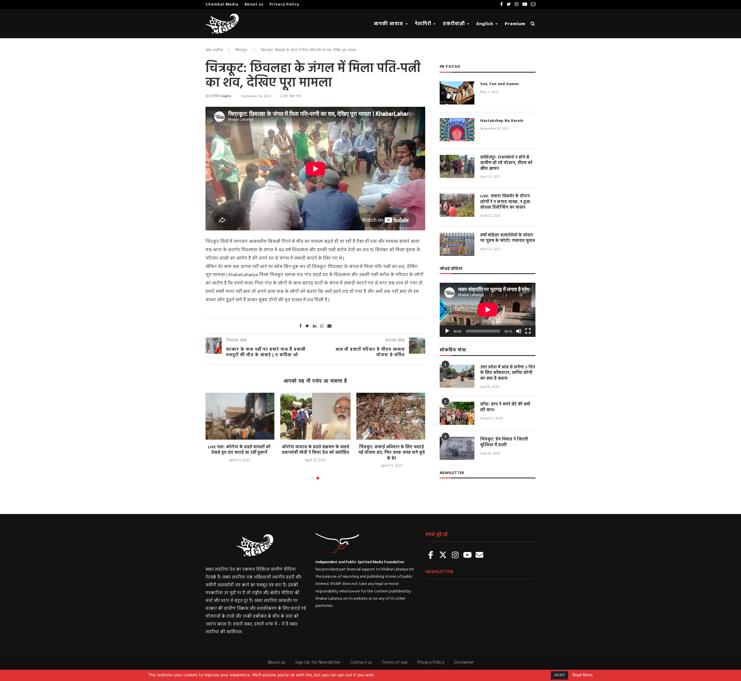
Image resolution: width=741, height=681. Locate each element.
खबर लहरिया (214, 50)
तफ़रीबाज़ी (454, 24)
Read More (583, 675)
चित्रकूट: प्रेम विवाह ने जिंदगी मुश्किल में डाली (504, 442)
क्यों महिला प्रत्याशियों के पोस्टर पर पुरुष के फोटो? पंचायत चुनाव (507, 238)
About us (254, 4)
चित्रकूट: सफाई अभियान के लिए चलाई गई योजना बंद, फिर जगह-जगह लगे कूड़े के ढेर (391, 453)
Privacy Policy (284, 4)
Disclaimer (464, 662)
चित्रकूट (241, 50)
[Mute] (519, 331)
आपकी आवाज (389, 24)
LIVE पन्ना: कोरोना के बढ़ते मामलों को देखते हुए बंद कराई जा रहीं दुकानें (239, 450)
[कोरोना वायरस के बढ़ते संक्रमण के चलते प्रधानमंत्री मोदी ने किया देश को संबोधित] (315, 416)
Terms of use (395, 662)
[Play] (447, 331)
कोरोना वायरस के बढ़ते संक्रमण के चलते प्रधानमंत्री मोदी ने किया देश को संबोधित (315, 450)
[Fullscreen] (528, 331)
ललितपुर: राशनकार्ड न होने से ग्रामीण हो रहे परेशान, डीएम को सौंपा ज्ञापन (506, 163)
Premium (515, 24)
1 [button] (312, 478)
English (485, 24)
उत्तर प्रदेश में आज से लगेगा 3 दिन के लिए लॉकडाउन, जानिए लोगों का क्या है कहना (507, 373)
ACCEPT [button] (559, 675)
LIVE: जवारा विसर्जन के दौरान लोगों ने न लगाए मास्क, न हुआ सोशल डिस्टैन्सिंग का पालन (505, 202)
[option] (239, 428)
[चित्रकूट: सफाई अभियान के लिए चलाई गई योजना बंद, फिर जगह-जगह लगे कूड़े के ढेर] (391, 416)
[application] (487, 310)
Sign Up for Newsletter (317, 662)
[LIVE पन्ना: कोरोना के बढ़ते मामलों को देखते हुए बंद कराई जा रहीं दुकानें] (239, 416)
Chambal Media (222, 4)
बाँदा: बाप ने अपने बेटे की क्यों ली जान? (505, 407)
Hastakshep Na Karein (501, 121)
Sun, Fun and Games (499, 84)
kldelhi (226, 96)
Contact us (361, 662)
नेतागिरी (424, 24)
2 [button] (317, 478)
